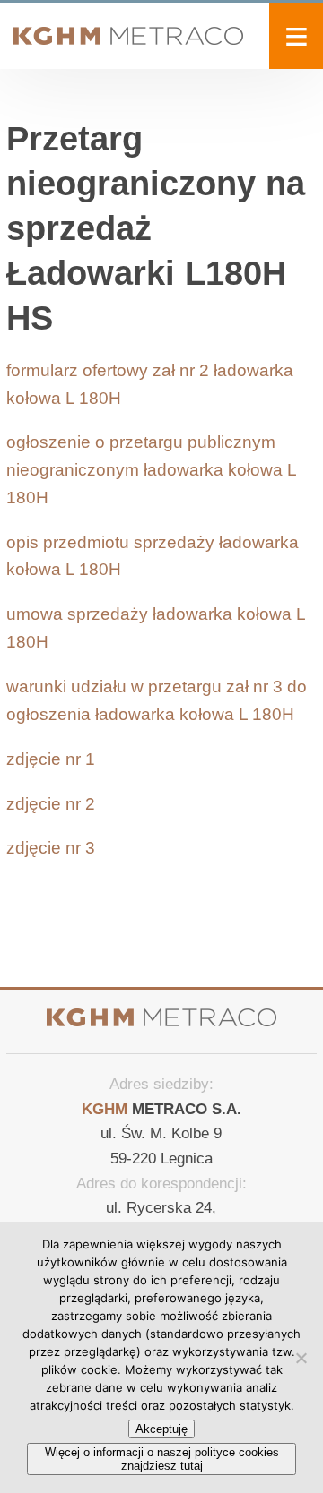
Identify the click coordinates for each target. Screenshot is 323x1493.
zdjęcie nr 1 (50, 759)
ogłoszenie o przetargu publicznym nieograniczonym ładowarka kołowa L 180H (151, 469)
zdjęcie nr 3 (50, 847)
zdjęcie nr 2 (50, 803)
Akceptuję (161, 1429)
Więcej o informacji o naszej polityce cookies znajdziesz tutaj (162, 1459)
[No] (301, 1358)
